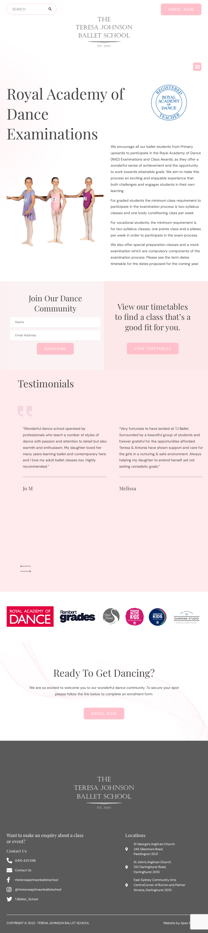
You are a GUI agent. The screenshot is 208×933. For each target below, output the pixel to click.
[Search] (49, 9)
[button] (197, 66)
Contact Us (17, 850)
